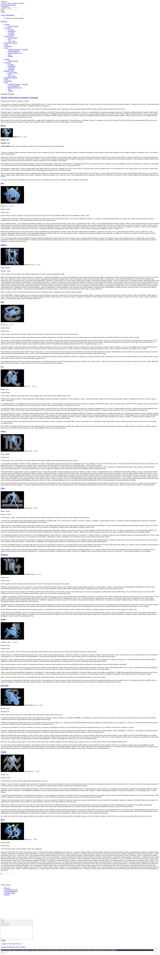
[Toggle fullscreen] (5, 952)
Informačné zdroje (9, 893)
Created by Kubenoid (7, 947)
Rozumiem (120, 950)
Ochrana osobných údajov (130, 950)
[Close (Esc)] (1, 952)
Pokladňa (11, 15)
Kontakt (6, 894)
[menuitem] (7, 24)
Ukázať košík (5, 15)
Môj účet (7, 888)
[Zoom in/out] (7, 952)
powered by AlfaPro (20, 947)
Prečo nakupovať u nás (11, 889)
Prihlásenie (4, 21)
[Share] (3, 952)
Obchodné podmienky (11, 891)
